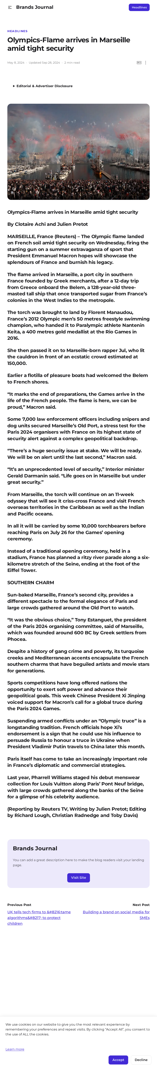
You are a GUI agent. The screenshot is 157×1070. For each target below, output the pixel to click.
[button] (10, 7)
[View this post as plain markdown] (139, 63)
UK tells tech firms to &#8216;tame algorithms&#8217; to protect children (39, 918)
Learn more (15, 1049)
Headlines (139, 7)
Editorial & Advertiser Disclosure (45, 86)
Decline (141, 1060)
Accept (118, 1060)
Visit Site (78, 878)
